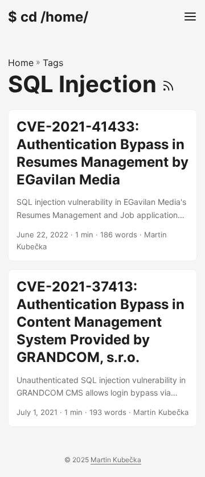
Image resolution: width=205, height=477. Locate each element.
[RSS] (168, 84)
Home (21, 62)
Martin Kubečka (116, 459)
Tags (53, 62)
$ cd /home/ (48, 17)
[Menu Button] (190, 17)
